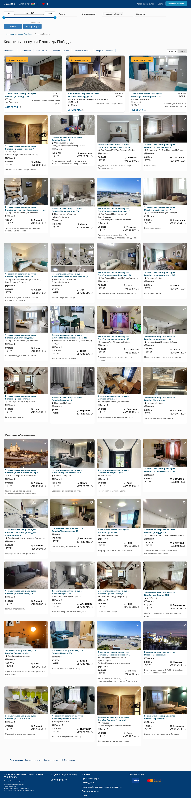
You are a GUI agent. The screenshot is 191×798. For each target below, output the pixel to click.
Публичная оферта (90, 778)
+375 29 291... (37, 486)
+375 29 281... (177, 608)
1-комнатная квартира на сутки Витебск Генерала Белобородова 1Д (70, 275)
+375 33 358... (37, 412)
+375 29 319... (84, 541)
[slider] (3, 17)
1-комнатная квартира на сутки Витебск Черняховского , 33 (20, 275)
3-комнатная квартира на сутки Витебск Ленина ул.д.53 (20, 652)
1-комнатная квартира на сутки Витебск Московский (159, 398)
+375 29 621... (84, 353)
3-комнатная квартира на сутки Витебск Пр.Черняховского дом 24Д (69, 336)
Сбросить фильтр (35, 22)
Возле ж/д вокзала (82, 50)
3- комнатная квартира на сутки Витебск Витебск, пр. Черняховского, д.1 (25, 208)
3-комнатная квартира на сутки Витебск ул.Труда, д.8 (159, 531)
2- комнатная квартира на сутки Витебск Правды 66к (67, 652)
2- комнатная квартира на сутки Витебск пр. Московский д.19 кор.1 (115, 146)
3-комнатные (41, 50)
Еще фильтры (32, 26)
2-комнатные (25, 50)
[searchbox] (67, 14)
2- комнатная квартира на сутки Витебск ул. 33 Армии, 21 (20, 717)
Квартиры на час (51, 760)
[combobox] (67, 14)
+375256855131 (59, 780)
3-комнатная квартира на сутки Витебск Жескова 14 (67, 398)
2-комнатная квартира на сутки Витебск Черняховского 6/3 (67, 210)
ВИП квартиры (68, 760)
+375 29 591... (177, 223)
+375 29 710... (37, 292)
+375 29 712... (137, 110)
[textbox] (89, 13)
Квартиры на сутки (145, 3)
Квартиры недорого (104, 50)
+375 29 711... (75, 110)
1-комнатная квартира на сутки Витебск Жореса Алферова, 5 (67, 471)
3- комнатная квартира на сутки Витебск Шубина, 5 (113, 397)
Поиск (13, 26)
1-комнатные (9, 50)
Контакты (86, 774)
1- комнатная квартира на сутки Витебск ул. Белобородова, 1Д (146, 95)
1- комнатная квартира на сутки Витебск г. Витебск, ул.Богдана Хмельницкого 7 (20, 532)
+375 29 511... (84, 292)
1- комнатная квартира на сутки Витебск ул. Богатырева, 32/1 (20, 592)
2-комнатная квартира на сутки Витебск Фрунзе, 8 (67, 138)
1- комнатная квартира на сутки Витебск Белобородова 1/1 (159, 208)
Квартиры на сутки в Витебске (29, 774)
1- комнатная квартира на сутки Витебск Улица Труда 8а (83, 95)
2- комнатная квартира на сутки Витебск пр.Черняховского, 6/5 (159, 273)
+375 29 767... (130, 230)
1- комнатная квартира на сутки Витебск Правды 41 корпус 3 (20, 147)
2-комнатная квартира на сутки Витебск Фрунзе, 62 (67, 592)
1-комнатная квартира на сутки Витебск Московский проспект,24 (114, 273)
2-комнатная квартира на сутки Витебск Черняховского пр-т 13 (113, 337)
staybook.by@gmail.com (64, 774)
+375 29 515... (84, 227)
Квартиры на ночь (33, 760)
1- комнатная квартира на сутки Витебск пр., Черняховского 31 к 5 (161, 470)
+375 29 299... (130, 412)
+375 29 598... (130, 545)
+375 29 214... (177, 482)
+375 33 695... (12, 107)
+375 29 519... (130, 160)
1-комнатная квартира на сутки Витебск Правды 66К (113, 531)
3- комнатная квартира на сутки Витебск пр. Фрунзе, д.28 (113, 471)
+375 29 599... (84, 413)
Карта (182, 51)
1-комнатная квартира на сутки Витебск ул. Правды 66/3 (159, 593)
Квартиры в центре (61, 50)
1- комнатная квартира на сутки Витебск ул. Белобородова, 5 (20, 336)
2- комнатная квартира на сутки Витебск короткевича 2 (159, 717)
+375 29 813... (37, 223)
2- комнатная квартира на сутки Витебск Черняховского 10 (67, 529)
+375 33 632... (37, 604)
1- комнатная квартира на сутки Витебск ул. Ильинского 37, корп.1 (22, 471)
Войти (160, 3)
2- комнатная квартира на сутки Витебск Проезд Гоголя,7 (20, 397)
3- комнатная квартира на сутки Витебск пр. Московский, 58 (159, 146)
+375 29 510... (37, 165)
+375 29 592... (130, 352)
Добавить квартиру (176, 3)
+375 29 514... (177, 665)
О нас (84, 795)
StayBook (9, 3)
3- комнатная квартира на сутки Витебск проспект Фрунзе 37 (67, 717)
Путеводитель (88, 782)
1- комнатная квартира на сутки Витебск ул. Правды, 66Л (20, 95)
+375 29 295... (84, 486)
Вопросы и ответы (90, 791)
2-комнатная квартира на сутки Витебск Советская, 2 (159, 653)
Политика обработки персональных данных (102, 786)
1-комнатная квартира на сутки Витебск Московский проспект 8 (114, 210)
